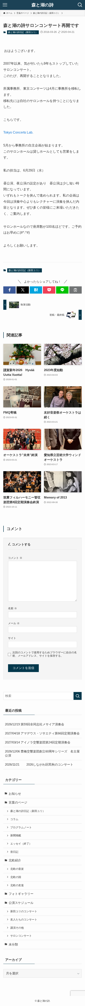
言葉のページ (18, 802)
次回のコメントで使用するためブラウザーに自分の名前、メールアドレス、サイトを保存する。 (44, 654)
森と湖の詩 (43, 5)
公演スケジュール (21, 902)
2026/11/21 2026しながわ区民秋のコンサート (39, 764)
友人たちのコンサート (23, 919)
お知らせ (15, 793)
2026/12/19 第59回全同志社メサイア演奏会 (34, 724)
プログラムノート (21, 827)
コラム (14, 819)
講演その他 (17, 927)
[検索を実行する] (77, 696)
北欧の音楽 (17, 868)
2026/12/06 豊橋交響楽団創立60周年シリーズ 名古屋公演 (42, 753)
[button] (9, 290)
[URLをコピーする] (75, 290)
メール (14, 623)
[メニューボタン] (5, 5)
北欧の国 (15, 877)
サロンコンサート (21, 935)
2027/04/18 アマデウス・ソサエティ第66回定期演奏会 (42, 733)
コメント (15, 557)
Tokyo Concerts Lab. (18, 132)
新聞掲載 (15, 835)
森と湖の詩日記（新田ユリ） (23, 32)
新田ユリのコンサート (23, 911)
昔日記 (14, 851)
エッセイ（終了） (21, 843)
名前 (12, 608)
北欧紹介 (15, 860)
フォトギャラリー (21, 893)
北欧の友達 (17, 885)
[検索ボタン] (80, 5)
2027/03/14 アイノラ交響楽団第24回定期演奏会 (37, 742)
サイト (12, 638)
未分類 (13, 944)
